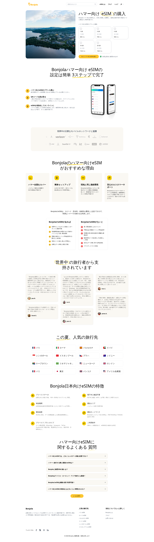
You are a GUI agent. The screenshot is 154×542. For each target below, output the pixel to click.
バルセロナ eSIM (84, 518)
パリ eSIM (82, 512)
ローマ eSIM (82, 515)
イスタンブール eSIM (85, 527)
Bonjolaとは (109, 512)
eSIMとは (102, 4)
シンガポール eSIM (84, 524)
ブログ (110, 4)
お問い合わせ (109, 518)
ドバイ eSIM (82, 521)
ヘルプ (116, 4)
